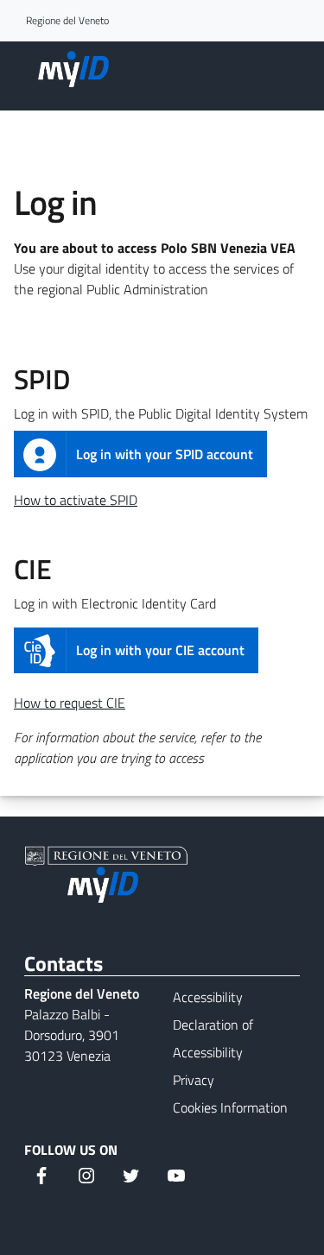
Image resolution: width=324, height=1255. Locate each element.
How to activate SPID (75, 499)
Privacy (193, 1079)
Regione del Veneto (67, 20)
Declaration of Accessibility (213, 1038)
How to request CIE (69, 702)
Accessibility (208, 997)
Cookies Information (230, 1107)
